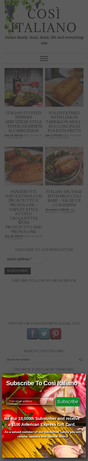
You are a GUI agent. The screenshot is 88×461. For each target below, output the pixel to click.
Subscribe (67, 401)
